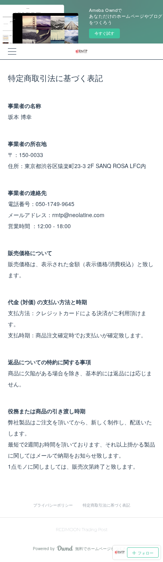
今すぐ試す (104, 33)
